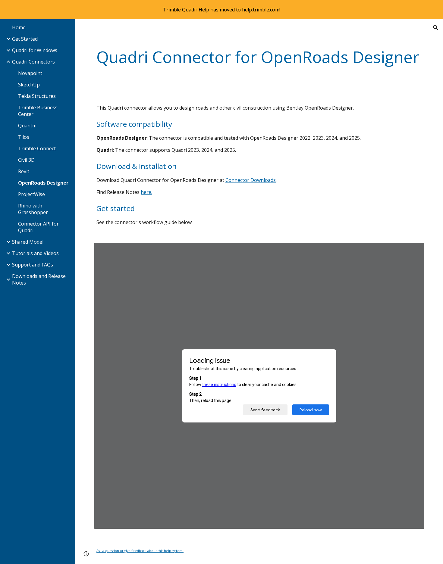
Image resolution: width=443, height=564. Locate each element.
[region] (221, 9)
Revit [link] (23, 171)
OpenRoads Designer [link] (43, 182)
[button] (436, 27)
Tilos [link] (23, 137)
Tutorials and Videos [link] (35, 253)
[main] (259, 56)
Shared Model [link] (27, 241)
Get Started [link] (25, 39)
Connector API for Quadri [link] (38, 227)
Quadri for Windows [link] (34, 50)
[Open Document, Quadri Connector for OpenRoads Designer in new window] (413, 250)
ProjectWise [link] (31, 194)
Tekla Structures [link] (37, 96)
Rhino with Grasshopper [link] (33, 209)
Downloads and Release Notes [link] (39, 279)
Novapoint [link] (30, 73)
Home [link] (19, 27)
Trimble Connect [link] (37, 148)
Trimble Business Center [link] (38, 110)
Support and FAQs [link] (32, 264)
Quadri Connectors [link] (33, 61)
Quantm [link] (27, 125)
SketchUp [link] (29, 84)
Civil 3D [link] (26, 160)
